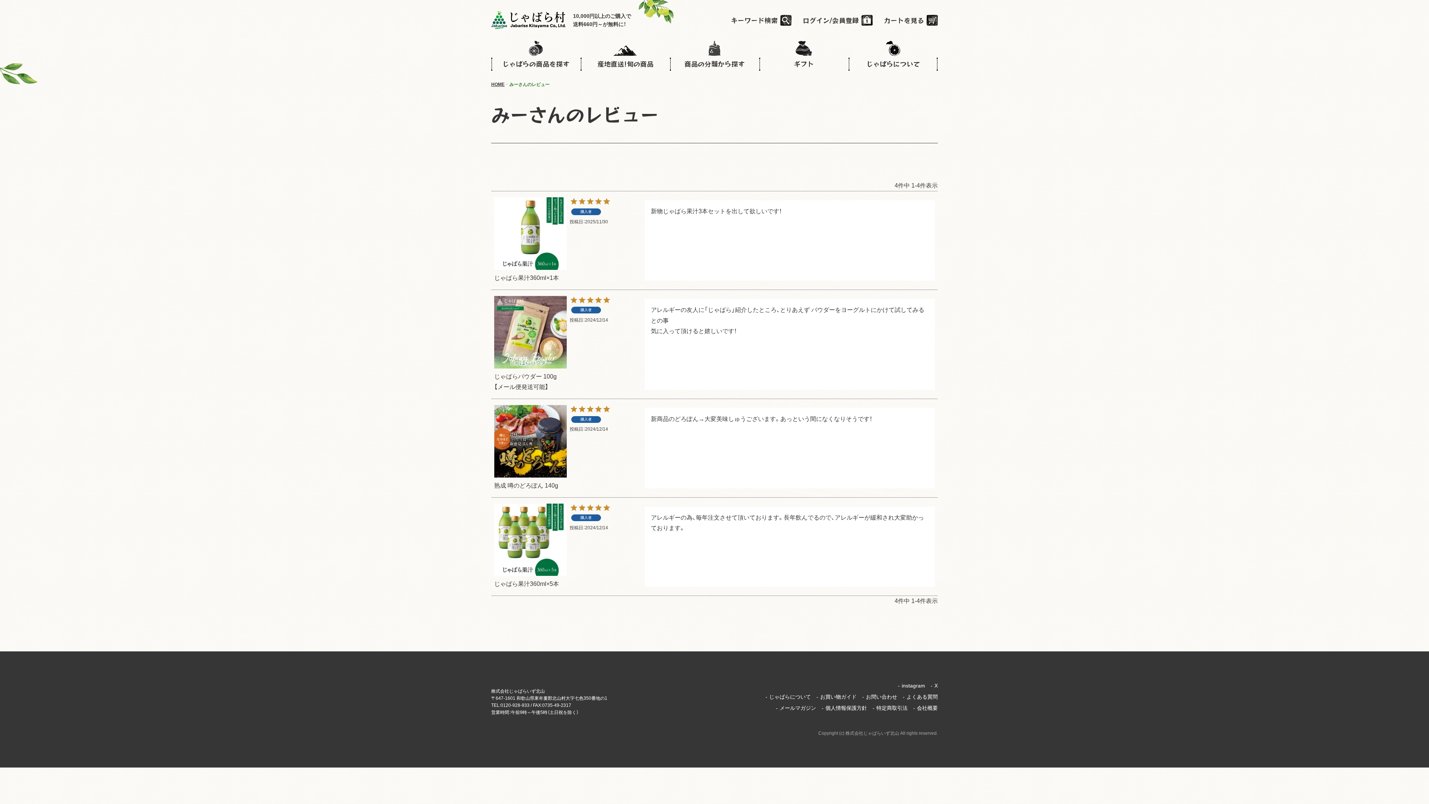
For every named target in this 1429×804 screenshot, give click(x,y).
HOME (498, 84)
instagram (911, 686)
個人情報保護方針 (844, 708)
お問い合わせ (879, 697)
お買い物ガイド (836, 697)
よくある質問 (920, 697)
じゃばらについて (788, 697)
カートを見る (904, 20)
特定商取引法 (890, 708)
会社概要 (925, 708)
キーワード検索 (754, 20)
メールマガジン (796, 708)
